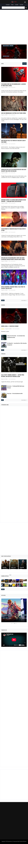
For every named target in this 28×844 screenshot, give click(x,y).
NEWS (2, 63)
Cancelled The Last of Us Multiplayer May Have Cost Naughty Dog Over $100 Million (13, 170)
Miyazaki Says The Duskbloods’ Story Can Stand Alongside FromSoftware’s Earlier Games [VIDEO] (13, 258)
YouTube (21, 4)
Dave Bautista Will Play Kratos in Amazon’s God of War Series (13, 141)
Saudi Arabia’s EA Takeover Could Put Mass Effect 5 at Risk (13, 229)
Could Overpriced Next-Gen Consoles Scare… (11, 618)
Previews (3, 354)
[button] (11, 623)
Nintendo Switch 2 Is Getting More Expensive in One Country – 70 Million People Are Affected (13, 200)
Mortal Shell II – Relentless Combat (9, 326)
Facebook (8, 4)
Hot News (3, 595)
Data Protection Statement (22, 841)
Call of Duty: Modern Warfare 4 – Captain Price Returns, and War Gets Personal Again (12, 375)
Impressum (15, 841)
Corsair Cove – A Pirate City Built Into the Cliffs (15, 393)
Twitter (12, 4)
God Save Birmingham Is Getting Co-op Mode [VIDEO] (13, 113)
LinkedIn (16, 4)
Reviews (3, 305)
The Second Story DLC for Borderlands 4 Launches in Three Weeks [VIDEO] (13, 84)
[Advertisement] (14, 25)
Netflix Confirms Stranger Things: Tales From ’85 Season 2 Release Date (13, 287)
